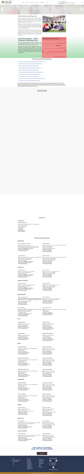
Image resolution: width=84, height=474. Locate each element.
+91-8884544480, (25, 248)
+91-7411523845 (30, 248)
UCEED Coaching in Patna (40, 85)
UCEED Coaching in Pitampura (32, 86)
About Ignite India (41, 459)
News (40, 465)
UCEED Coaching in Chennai (36, 84)
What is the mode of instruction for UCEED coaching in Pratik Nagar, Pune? (31, 72)
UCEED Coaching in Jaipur (46, 84)
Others (40, 466)
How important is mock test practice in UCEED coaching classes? (29, 80)
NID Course (28, 459)
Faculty (40, 464)
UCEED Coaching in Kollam (49, 85)
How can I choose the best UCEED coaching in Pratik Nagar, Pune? (29, 74)
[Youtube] (50, 460)
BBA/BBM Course (29, 466)
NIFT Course (29, 458)
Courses (27, 2)
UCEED (21, 44)
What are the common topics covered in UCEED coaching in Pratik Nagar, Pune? (31, 78)
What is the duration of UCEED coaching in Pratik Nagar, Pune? (29, 65)
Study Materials (41, 463)
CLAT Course (29, 465)
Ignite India (58, 45)
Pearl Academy (29, 462)
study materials (25, 49)
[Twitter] (56, 467)
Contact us (40, 461)
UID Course (28, 461)
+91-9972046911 (20, 229)
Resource (36, 2)
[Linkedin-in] (50, 467)
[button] (23, 2)
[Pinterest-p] (53, 467)
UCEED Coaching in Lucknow (56, 84)
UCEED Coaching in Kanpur (26, 84)
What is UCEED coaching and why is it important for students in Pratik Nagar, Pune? (32, 61)
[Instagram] (53, 460)
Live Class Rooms (41, 460)
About (23, 2)
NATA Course (29, 460)
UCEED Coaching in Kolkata (30, 85)
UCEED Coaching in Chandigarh (60, 85)
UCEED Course (29, 463)
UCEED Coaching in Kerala (22, 86)
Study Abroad (42, 2)
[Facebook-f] (56, 460)
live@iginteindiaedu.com (21, 230)
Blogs (40, 458)
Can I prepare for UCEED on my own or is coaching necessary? (29, 76)
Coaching (31, 2)
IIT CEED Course (29, 464)
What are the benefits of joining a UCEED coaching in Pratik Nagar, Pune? (30, 63)
